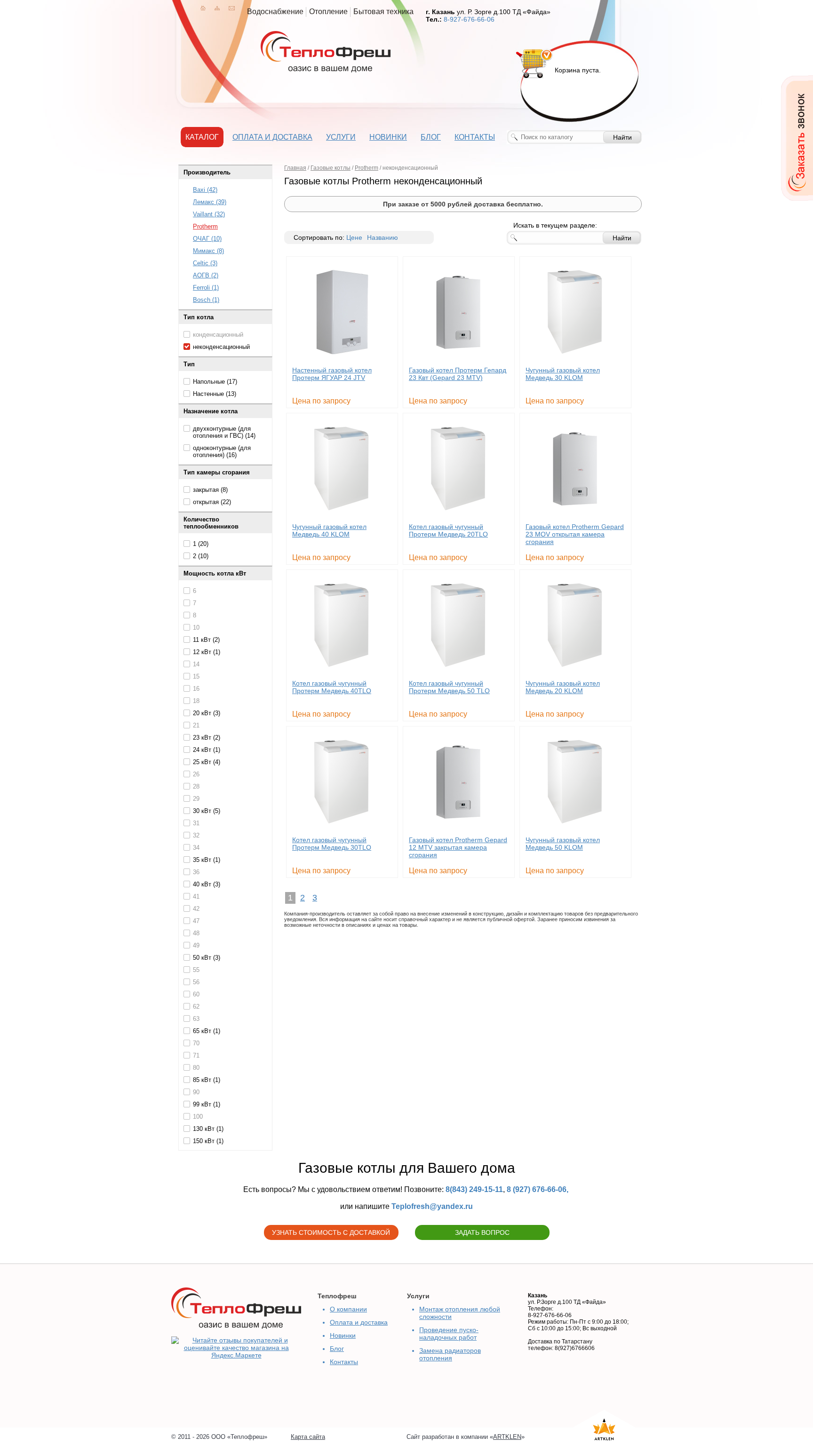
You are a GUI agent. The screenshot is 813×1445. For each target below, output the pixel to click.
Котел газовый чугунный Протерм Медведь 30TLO (331, 843)
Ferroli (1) (206, 287)
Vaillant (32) (209, 214)
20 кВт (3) (206, 713)
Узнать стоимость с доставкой (331, 1232)
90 (196, 1092)
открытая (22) (212, 501)
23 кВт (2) (206, 737)
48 (196, 933)
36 (196, 872)
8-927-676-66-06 (469, 19)
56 (196, 982)
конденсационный (218, 334)
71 (196, 1055)
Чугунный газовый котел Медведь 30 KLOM (563, 373)
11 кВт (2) (206, 639)
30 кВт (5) (206, 810)
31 (196, 823)
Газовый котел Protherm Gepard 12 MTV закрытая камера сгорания (458, 847)
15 (196, 676)
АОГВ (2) (205, 275)
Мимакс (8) (208, 250)
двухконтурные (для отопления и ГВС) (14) (224, 432)
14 (196, 664)
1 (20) (200, 543)
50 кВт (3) (206, 957)
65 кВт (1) (206, 1030)
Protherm (205, 226)
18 (196, 700)
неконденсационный (221, 346)
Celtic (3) (205, 263)
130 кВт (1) (208, 1128)
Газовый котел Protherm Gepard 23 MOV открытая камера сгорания (575, 534)
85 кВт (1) (206, 1079)
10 (196, 627)
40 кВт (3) (206, 884)
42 (196, 908)
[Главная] (203, 8)
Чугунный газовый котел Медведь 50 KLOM (563, 843)
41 (196, 896)
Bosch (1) (206, 299)
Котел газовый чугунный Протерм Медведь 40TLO (331, 687)
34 (196, 847)
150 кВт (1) (208, 1141)
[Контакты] (232, 8)
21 (196, 725)
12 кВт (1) (206, 651)
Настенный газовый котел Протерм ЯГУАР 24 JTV (332, 373)
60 (196, 994)
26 (196, 774)
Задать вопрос (482, 1232)
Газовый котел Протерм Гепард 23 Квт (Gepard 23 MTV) (457, 373)
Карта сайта (308, 1436)
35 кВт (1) (206, 859)
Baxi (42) (205, 189)
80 (196, 1067)
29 (196, 798)
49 (196, 945)
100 (198, 1116)
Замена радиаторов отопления (450, 1354)
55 (196, 969)
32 (196, 835)
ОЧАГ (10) (207, 238)
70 (196, 1043)
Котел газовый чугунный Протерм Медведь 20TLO (448, 530)
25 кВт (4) (206, 762)
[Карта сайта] (217, 8)
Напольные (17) (215, 381)
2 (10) (200, 556)
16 (196, 688)
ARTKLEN (507, 1436)
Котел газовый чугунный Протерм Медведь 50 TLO (449, 687)
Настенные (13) (214, 393)
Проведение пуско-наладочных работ (448, 1333)
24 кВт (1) (206, 749)
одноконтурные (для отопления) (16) (222, 451)
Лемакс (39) (209, 201)
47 (196, 920)
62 (196, 1006)
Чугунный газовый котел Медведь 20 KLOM (563, 687)
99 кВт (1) (206, 1104)
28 (196, 786)
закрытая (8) (210, 489)
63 (196, 1018)
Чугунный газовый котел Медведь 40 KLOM (329, 530)
